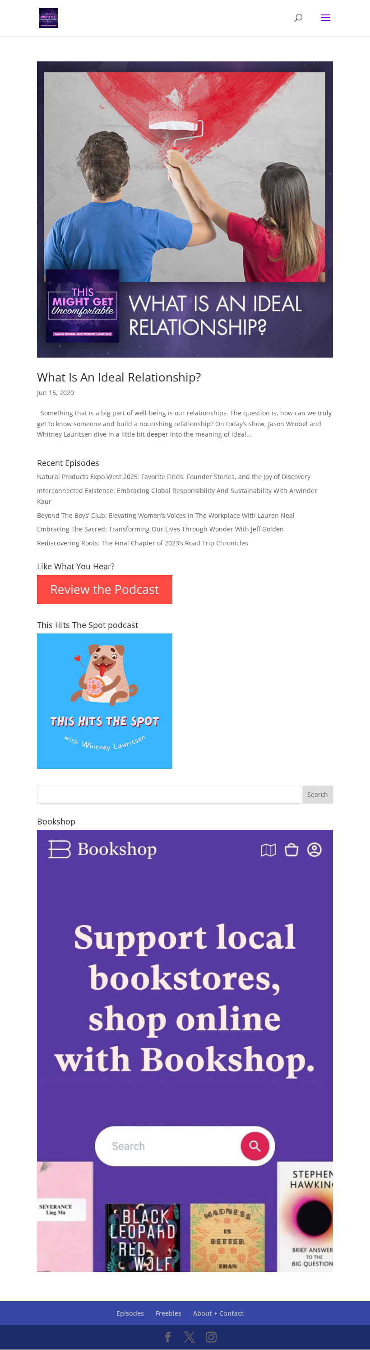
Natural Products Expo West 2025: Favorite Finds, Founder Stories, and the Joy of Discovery (173, 476)
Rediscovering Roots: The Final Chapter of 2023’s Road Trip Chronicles (142, 543)
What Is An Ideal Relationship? (119, 377)
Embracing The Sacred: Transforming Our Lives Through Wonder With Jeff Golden (160, 529)
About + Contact (218, 1313)
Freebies (168, 1313)
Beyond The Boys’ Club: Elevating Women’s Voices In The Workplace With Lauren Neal (166, 515)
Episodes (130, 1313)
